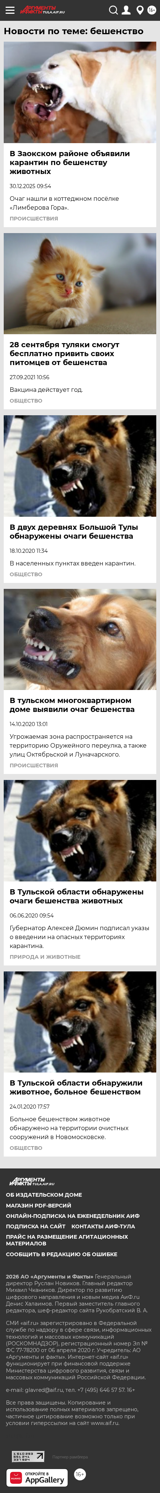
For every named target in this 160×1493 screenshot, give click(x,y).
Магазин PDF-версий (38, 1205)
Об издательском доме (44, 1195)
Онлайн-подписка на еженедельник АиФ (73, 1216)
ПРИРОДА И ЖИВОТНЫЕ (45, 957)
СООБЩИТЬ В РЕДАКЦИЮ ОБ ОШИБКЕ (61, 1254)
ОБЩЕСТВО (26, 400)
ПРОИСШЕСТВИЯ (34, 218)
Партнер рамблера (70, 1457)
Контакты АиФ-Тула (103, 1226)
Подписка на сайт (35, 1226)
